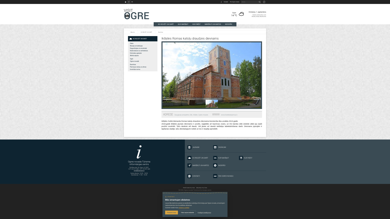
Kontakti (226, 2)
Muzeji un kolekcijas (136, 46)
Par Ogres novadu (234, 2)
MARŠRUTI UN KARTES (213, 24)
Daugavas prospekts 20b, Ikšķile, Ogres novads (191, 115)
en (132, 2)
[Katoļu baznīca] (212, 104)
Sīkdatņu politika (201, 187)
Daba (131, 43)
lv (128, 2)
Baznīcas (160, 32)
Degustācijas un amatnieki (138, 48)
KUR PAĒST (196, 24)
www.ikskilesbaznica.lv (229, 115)
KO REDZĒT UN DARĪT (166, 24)
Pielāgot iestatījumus (204, 212)
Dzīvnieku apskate (136, 53)
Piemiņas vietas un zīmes (138, 67)
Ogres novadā (134, 61)
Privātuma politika (189, 187)
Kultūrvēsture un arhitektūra (139, 51)
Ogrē (131, 59)
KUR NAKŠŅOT (183, 24)
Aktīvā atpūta (134, 55)
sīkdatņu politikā (184, 207)
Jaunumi (195, 147)
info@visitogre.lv (139, 170)
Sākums (132, 32)
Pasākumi (222, 147)
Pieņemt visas (171, 212)
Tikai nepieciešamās (187, 212)
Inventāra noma (135, 69)
